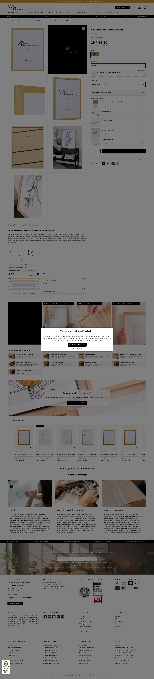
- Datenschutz (77, 348)
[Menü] (9, 661)
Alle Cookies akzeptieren (77, 345)
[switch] (6, 672)
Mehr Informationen (95, 340)
